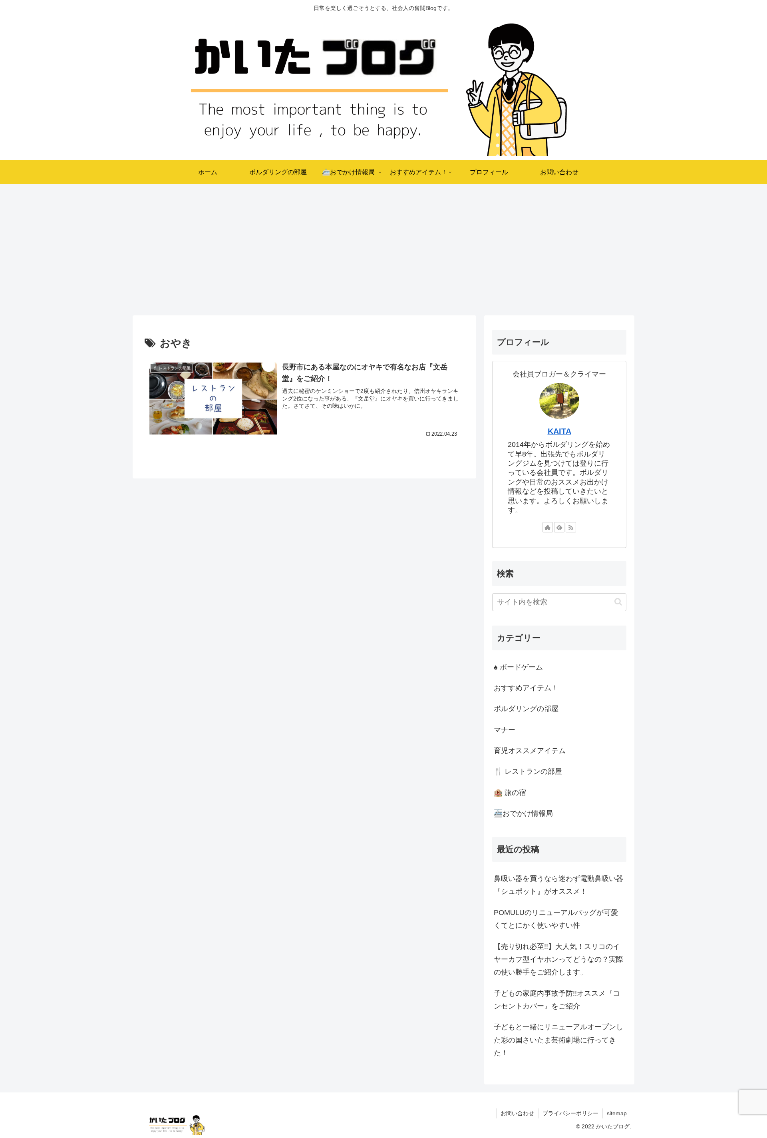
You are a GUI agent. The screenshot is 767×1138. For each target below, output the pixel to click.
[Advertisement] (383, 250)
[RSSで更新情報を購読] (571, 527)
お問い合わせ (517, 1113)
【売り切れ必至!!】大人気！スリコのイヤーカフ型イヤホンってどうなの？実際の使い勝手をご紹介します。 (558, 960)
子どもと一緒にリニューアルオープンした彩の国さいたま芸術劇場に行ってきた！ (558, 1040)
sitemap (617, 1113)
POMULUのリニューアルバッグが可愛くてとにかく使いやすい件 (556, 919)
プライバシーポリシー (570, 1113)
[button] (618, 601)
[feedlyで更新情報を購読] (559, 527)
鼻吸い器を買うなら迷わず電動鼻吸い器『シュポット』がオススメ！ (558, 885)
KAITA (559, 431)
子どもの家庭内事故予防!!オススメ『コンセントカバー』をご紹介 (557, 999)
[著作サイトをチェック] (547, 527)
